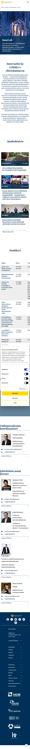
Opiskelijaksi (11, 647)
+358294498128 (9, 502)
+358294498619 (9, 534)
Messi (10, 675)
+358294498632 (9, 573)
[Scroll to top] (26, 745)
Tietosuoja (11, 680)
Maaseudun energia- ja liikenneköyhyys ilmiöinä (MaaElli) (6, 342)
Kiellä (15, 402)
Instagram (19, 619)
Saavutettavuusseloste (14, 683)
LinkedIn (23, 619)
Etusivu (2, 7)
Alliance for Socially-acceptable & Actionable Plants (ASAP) (6, 285)
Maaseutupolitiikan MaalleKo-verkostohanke (7, 276)
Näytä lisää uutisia (8, 232)
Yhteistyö (10, 652)
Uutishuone (11, 655)
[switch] (26, 374)
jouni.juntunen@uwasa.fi (11, 531)
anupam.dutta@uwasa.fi (11, 499)
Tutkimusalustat (13, 7)
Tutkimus (7, 7)
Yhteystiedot (11, 667)
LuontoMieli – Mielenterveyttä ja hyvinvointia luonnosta (7, 332)
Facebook (7, 619)
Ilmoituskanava (12, 686)
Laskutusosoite (12, 670)
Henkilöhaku (11, 664)
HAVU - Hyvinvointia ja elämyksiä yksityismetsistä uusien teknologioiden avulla (6, 308)
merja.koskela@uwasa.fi (12, 596)
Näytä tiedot (22, 388)
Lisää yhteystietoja (13, 640)
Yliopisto (10, 657)
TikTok (15, 622)
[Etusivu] (6, 2)
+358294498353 (9, 599)
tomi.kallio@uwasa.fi (11, 570)
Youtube (15, 619)
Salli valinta (15, 398)
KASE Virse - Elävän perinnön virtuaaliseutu (6, 268)
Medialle (10, 672)
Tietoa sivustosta (12, 678)
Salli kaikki (15, 393)
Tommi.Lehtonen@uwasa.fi (13, 449)
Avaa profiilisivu (6, 456)
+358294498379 (9, 452)
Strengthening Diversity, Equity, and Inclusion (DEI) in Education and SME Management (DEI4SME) (7, 321)
